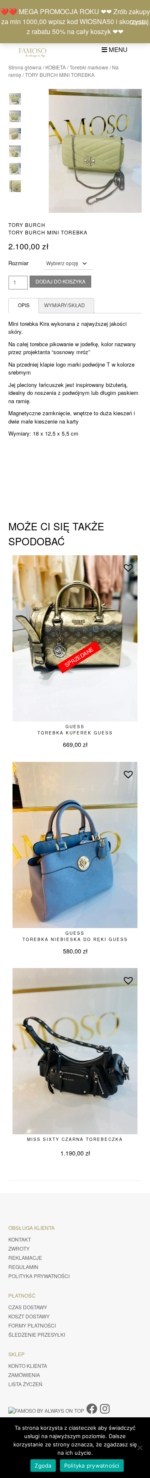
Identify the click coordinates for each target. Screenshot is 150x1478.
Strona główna (25, 67)
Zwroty (19, 1248)
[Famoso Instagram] (105, 1408)
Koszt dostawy (29, 1316)
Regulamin (23, 1266)
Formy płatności (32, 1325)
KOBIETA (55, 67)
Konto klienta (27, 1365)
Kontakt (19, 1239)
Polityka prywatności (39, 1275)
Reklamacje (25, 1257)
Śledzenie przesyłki (36, 1334)
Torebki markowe (89, 67)
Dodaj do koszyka (60, 281)
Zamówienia (24, 1374)
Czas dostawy (27, 1306)
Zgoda (43, 1465)
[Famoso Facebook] (91, 1408)
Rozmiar (18, 263)
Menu (117, 49)
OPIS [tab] (24, 305)
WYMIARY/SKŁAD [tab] (64, 305)
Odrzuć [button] (137, 21)
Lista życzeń (25, 1383)
